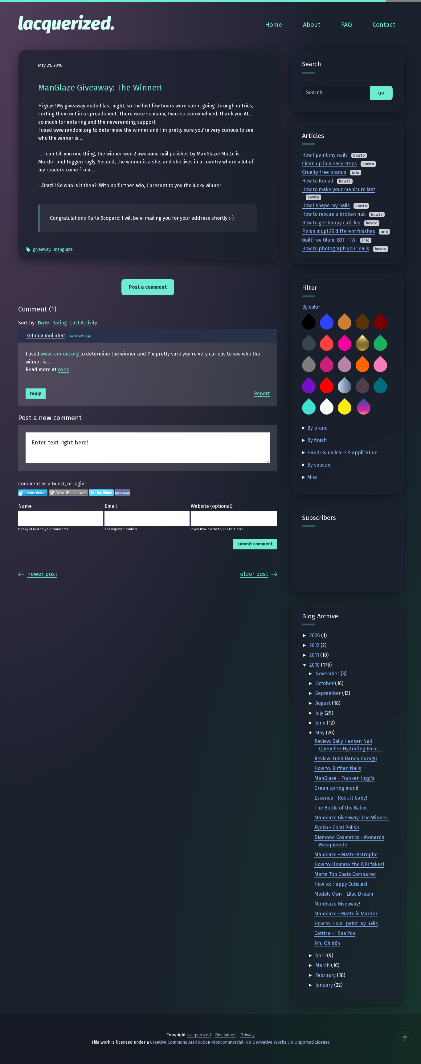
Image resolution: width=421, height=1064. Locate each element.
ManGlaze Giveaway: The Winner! (351, 818)
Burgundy (380, 322)
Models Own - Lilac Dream (343, 894)
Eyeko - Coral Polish (336, 827)
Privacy (247, 1035)
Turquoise (308, 407)
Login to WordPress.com (68, 492)
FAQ (346, 25)
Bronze (344, 322)
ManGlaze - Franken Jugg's (344, 778)
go (381, 92)
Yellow (344, 407)
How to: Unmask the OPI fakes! (349, 864)
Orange (362, 365)
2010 (315, 665)
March (323, 965)
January (324, 985)
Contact (384, 25)
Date (43, 323)
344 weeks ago (79, 336)
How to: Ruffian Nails (337, 768)
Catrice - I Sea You (334, 933)
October (325, 683)
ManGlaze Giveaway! (337, 904)
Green (380, 344)
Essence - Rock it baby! (340, 798)
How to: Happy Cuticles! (340, 884)
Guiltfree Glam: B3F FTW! (329, 240)
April (321, 955)
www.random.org (60, 354)
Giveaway (41, 249)
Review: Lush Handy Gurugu (345, 758)
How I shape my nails (326, 205)
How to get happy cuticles (331, 223)
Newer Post (42, 573)
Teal (380, 386)
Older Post (254, 573)
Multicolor (363, 407)
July (320, 713)
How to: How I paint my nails (346, 923)
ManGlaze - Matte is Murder (346, 914)
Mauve (344, 365)
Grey (308, 365)
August (323, 703)
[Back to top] (404, 1038)
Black (308, 322)
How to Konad (317, 181)
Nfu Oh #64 (327, 943)
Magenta (326, 365)
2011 (314, 655)
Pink (380, 365)
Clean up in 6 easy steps (329, 164)
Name (25, 506)
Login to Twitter (101, 492)
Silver (344, 386)
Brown (362, 322)
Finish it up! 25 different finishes (338, 231)
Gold (362, 344)
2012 (315, 645)
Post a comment (148, 287)
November (328, 674)
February (326, 975)
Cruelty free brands (324, 172)
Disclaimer (225, 1035)
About (312, 25)
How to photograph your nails (335, 248)
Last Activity (83, 323)
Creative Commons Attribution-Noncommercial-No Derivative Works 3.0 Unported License (240, 1042)
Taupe (362, 386)
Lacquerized (199, 1035)
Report (262, 393)
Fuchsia (344, 344)
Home (273, 25)
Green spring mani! (336, 788)
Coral (326, 344)
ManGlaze (63, 249)
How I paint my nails (325, 155)
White (326, 407)
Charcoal (308, 344)
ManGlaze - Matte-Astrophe (346, 854)
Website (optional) (211, 506)
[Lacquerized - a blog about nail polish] (66, 25)
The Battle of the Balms (341, 808)
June (321, 723)
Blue (326, 322)
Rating (59, 323)
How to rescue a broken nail (334, 214)
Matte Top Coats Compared (345, 874)
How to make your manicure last (338, 189)
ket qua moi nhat (45, 336)
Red (326, 386)
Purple (308, 386)
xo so (63, 369)
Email (110, 506)
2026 (315, 635)
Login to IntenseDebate (32, 492)
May (320, 733)
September (328, 693)
